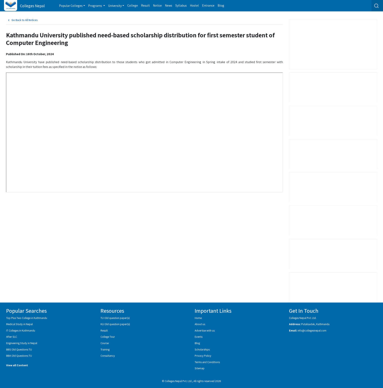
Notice (157, 5)
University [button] (115, 6)
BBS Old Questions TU (19, 349)
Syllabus (181, 5)
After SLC (11, 336)
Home (198, 318)
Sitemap (199, 368)
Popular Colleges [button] (71, 6)
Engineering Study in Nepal (21, 343)
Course (105, 343)
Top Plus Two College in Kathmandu (26, 318)
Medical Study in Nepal (19, 324)
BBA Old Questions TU (19, 355)
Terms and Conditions (207, 362)
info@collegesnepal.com (312, 330)
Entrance (208, 5)
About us (200, 324)
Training (105, 349)
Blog (221, 5)
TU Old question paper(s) (115, 318)
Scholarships (202, 349)
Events (198, 336)
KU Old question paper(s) (115, 324)
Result (145, 5)
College (132, 5)
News (168, 5)
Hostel (194, 5)
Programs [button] (95, 6)
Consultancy (108, 355)
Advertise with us (205, 330)
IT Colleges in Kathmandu (20, 330)
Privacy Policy (203, 355)
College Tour (108, 336)
